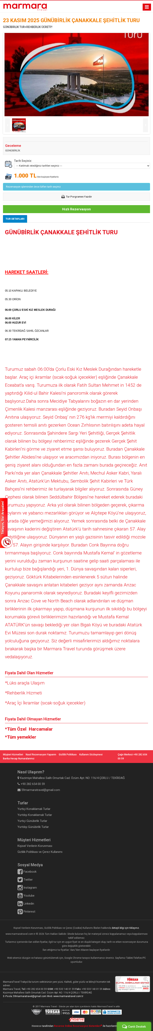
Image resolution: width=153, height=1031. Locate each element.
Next (145, 125)
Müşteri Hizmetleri (13, 754)
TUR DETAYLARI (15, 219)
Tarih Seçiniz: (23, 161)
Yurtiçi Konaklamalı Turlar (34, 809)
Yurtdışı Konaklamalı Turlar (35, 815)
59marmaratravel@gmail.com (30, 996)
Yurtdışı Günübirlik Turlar (33, 827)
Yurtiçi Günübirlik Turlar (32, 821)
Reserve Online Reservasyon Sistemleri (78, 1026)
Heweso (36, 1026)
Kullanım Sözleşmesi (91, 754)
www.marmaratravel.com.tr (68, 996)
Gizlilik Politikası (68, 754)
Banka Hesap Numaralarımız (18, 758)
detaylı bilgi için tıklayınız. (126, 928)
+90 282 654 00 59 (36, 989)
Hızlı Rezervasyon (76, 209)
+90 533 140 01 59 (64, 989)
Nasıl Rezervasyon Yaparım (41, 754)
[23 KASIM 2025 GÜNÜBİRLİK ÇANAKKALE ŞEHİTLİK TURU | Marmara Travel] (25, 7)
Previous (7, 125)
